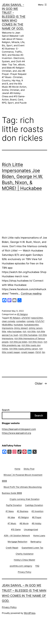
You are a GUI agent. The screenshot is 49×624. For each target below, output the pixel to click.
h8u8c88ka (7, 324)
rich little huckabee (28, 335)
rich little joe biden (18, 342)
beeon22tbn (37, 318)
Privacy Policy (9, 607)
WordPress (29, 613)
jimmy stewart (21, 328)
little (4, 331)
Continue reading (31, 293)
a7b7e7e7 (25, 318)
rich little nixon (35, 342)
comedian (21, 321)
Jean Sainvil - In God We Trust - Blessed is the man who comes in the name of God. (13, 16)
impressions (7, 328)
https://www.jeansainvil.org (16, 433)
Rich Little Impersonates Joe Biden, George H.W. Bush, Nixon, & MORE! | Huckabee (22, 176)
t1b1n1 (38, 352)
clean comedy (8, 321)
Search (6, 410)
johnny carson (35, 328)
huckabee (18, 324)
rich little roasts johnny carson (23, 348)
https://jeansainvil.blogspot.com (19, 429)
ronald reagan (27, 352)
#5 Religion (22, 314)
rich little (31, 331)
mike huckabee (14, 331)
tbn (43, 352)
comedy (30, 321)
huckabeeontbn (31, 324)
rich (24, 331)
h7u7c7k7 (39, 321)
